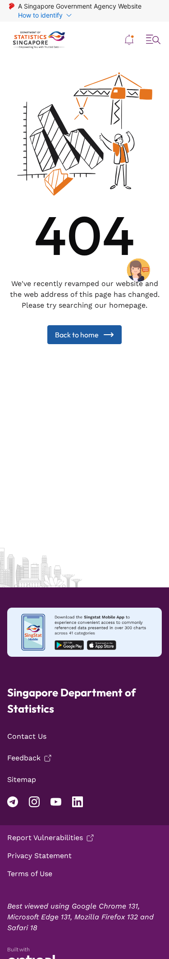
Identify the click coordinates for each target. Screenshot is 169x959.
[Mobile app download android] (84, 632)
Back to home (77, 334)
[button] (129, 39)
